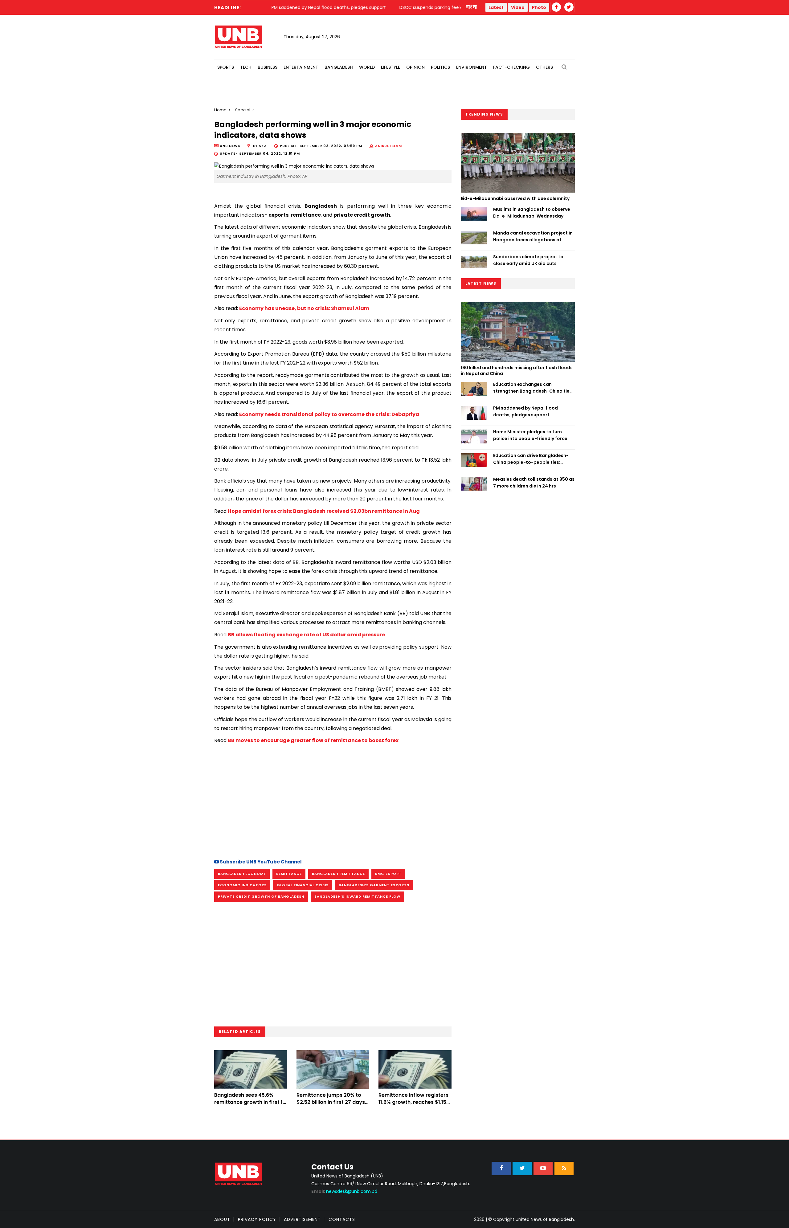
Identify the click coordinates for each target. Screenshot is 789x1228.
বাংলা (472, 7)
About (222, 1219)
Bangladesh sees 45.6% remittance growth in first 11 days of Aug (249, 1101)
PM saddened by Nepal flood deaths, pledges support (525, 411)
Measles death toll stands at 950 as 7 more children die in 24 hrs (533, 482)
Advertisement (302, 1219)
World (367, 67)
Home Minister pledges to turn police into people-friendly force (530, 435)
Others (544, 67)
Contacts (342, 1219)
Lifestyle (390, 67)
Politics (440, 67)
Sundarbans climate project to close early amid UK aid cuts (528, 260)
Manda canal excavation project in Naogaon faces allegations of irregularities (533, 236)
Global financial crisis (303, 885)
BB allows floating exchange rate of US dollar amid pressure (306, 634)
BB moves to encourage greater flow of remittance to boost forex (313, 740)
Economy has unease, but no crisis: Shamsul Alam (304, 308)
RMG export (388, 873)
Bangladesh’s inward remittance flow (357, 896)
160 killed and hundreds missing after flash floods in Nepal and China (517, 371)
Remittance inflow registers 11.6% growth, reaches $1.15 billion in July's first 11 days (413, 1101)
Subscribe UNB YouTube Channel (260, 862)
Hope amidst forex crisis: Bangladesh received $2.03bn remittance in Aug (324, 511)
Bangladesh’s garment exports (374, 885)
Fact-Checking (511, 67)
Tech (245, 67)
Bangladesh (339, 67)
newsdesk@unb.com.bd (344, 1191)
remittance (289, 873)
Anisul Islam (388, 145)
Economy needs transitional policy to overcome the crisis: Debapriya (329, 414)
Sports (225, 67)
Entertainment (301, 67)
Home (220, 110)
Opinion (415, 67)
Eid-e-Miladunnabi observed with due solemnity (515, 198)
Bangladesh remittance (338, 873)
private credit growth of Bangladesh (261, 896)
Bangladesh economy (242, 873)
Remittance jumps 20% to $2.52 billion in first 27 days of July (330, 1101)
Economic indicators (242, 885)
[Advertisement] (333, 799)
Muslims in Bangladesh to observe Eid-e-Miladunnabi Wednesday (531, 212)
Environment (471, 67)
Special (242, 110)
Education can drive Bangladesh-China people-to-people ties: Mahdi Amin (531, 459)
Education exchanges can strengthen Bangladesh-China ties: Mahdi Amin (533, 388)
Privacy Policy (257, 1219)
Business (267, 67)
